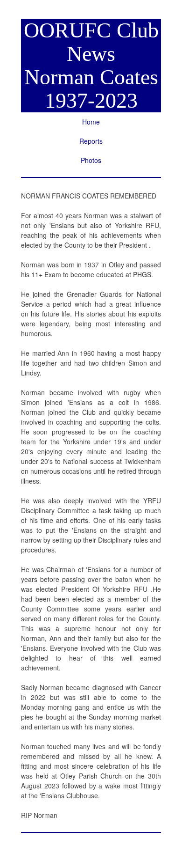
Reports (91, 141)
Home (91, 121)
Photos (91, 160)
